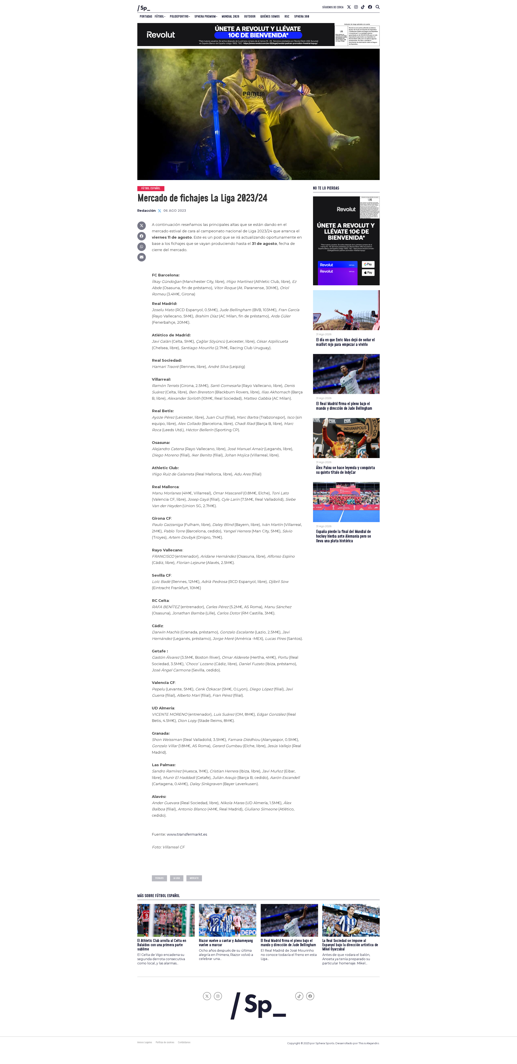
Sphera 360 (301, 16)
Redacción (146, 211)
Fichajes (159, 878)
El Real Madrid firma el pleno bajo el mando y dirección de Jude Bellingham (344, 406)
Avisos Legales (144, 1042)
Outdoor (249, 16)
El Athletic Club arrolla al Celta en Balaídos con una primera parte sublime (161, 945)
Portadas (146, 16)
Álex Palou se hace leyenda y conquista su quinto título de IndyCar (345, 470)
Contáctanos (184, 1042)
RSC (287, 16)
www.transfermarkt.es (187, 834)
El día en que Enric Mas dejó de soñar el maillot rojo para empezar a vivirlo (345, 342)
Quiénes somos (270, 16)
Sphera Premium (205, 16)
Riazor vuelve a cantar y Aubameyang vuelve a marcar (226, 943)
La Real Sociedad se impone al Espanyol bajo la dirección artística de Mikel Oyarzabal (350, 945)
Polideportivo (179, 16)
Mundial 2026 (230, 16)
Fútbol (159, 16)
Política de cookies (165, 1042)
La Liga (176, 878)
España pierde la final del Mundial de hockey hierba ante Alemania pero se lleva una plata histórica (343, 537)
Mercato (194, 878)
